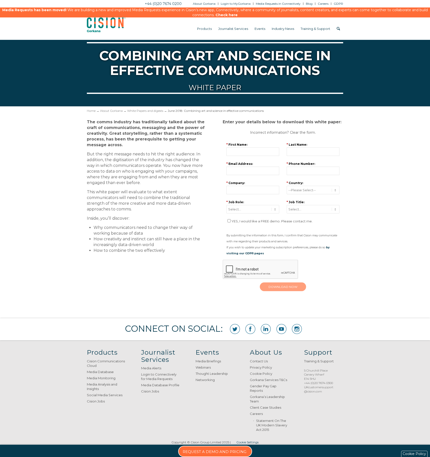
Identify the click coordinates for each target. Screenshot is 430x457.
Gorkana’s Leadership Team (267, 399)
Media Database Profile (160, 385)
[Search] (338, 28)
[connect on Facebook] (250, 329)
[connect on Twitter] (235, 329)
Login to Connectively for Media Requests (158, 376)
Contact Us (259, 361)
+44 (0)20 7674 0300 (318, 383)
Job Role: (235, 202)
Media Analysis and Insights (102, 386)
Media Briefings (208, 361)
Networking (205, 380)
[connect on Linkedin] (266, 329)
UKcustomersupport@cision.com (318, 389)
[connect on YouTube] (281, 329)
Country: (295, 183)
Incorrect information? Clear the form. (283, 132)
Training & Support (319, 361)
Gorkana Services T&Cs (268, 380)
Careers (256, 414)
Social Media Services (104, 395)
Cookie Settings (247, 442)
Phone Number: (301, 164)
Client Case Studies (265, 407)
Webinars (203, 367)
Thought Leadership (212, 374)
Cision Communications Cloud (106, 363)
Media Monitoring (101, 378)
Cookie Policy (261, 374)
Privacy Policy (261, 367)
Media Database (100, 372)
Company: (235, 183)
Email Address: (239, 164)
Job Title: (295, 202)
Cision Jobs (96, 401)
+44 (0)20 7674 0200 (163, 3)
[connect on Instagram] (297, 329)
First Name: (236, 144)
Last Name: (297, 144)
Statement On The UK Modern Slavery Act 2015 (271, 425)
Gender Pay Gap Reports (263, 388)
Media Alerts (151, 368)
